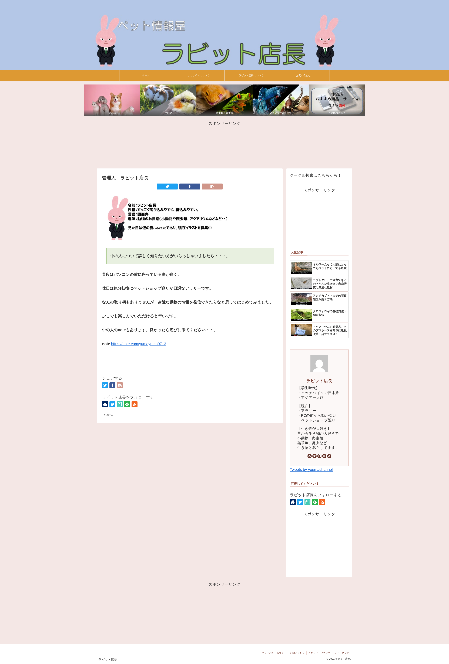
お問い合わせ (297, 653)
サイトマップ (341, 653)
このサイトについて (319, 653)
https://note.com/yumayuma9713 (138, 344)
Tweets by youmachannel (311, 469)
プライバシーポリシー (274, 653)
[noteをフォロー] (120, 404)
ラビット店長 (319, 380)
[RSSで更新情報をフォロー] (135, 404)
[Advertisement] (224, 144)
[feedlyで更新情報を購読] (127, 404)
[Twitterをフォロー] (112, 404)
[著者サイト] (105, 404)
